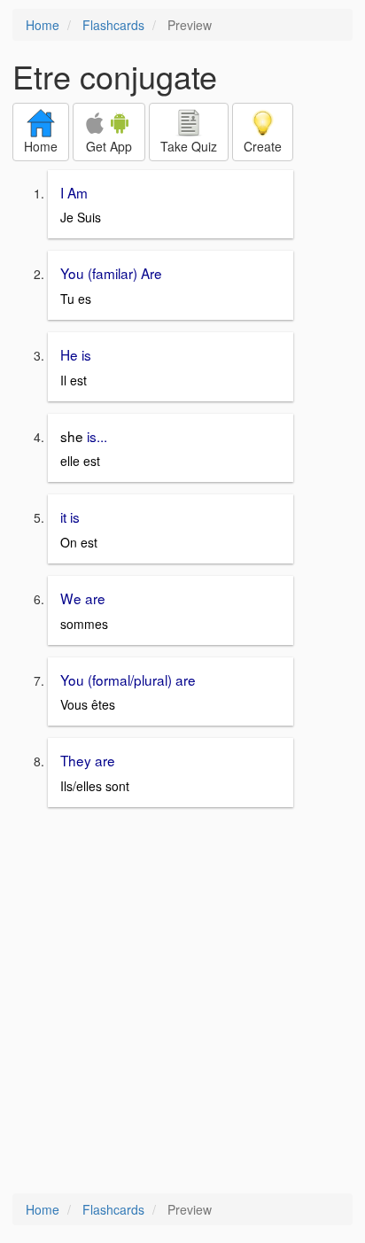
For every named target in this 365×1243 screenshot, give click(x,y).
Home (42, 25)
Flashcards (113, 25)
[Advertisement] (182, 1002)
